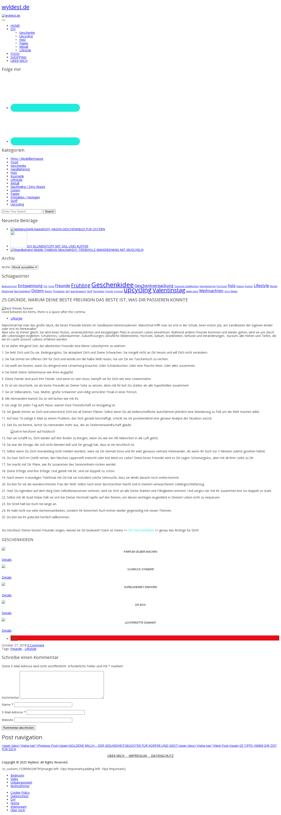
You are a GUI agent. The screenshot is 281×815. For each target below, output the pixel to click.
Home (15, 803)
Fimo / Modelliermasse (27, 159)
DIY (13, 799)
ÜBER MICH (118, 756)
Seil (67, 291)
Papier (23, 43)
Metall (23, 47)
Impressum (19, 806)
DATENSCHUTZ (162, 756)
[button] (14, 639)
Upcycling (26, 36)
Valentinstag (169, 290)
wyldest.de (15, 7)
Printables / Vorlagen (25, 197)
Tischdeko (98, 291)
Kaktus (240, 286)
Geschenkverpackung (154, 285)
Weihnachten (211, 290)
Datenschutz (20, 796)
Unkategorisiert (21, 782)
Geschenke (27, 33)
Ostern (15, 190)
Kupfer (249, 286)
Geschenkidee (112, 284)
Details (7, 560)
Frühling (80, 285)
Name (7, 704)
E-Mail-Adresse (14, 712)
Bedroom (17, 775)
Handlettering (20, 169)
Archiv (6, 267)
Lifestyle (25, 50)
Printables (59, 291)
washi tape (192, 291)
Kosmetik (17, 176)
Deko (14, 779)
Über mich (18, 810)
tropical (118, 291)
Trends (109, 291)
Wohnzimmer (20, 786)
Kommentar (10, 697)
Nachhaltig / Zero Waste (28, 187)
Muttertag (7, 291)
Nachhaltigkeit (22, 291)
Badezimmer (9, 286)
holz (232, 285)
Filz (45, 286)
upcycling (138, 289)
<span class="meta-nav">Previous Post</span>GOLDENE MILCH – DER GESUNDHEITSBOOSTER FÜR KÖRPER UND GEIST (90, 745)
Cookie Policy (20, 792)
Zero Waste (231, 291)
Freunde (62, 285)
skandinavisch (78, 291)
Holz (22, 40)
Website (7, 720)
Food (14, 162)
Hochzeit (221, 286)
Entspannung (30, 285)
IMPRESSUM (140, 756)
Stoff (14, 201)
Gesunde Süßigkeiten (186, 286)
